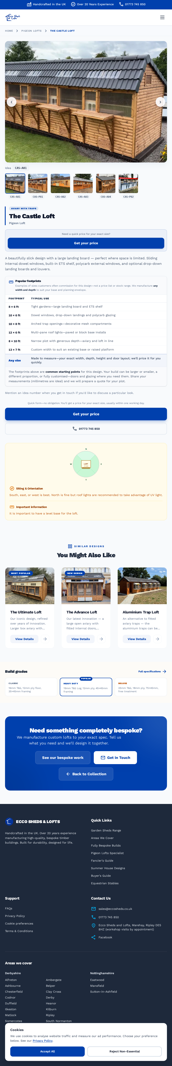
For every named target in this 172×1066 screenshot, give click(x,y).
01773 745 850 (132, 4)
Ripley (50, 1015)
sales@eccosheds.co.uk (115, 908)
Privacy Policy (15, 916)
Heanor (51, 1003)
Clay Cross (53, 991)
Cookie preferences (19, 923)
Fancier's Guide (102, 860)
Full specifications (152, 671)
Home (9, 30)
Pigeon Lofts (31, 30)
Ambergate (53, 980)
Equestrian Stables (105, 883)
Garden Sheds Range (106, 830)
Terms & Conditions (19, 931)
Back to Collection (86, 774)
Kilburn (51, 1009)
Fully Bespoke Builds (106, 845)
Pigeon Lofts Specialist (107, 853)
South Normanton (59, 1021)
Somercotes (13, 1021)
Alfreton (11, 980)
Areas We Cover (102, 838)
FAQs (8, 908)
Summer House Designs (108, 868)
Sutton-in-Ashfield (103, 991)
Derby (50, 997)
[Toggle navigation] (162, 17)
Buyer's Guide (101, 875)
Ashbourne (13, 985)
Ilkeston (10, 1009)
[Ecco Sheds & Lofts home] (24, 17)
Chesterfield (14, 991)
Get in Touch (115, 758)
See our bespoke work (62, 757)
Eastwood (97, 980)
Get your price (86, 243)
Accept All (47, 1051)
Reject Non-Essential (124, 1051)
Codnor (10, 997)
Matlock (10, 1015)
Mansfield (97, 985)
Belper (50, 985)
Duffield (11, 1003)
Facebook (105, 937)
